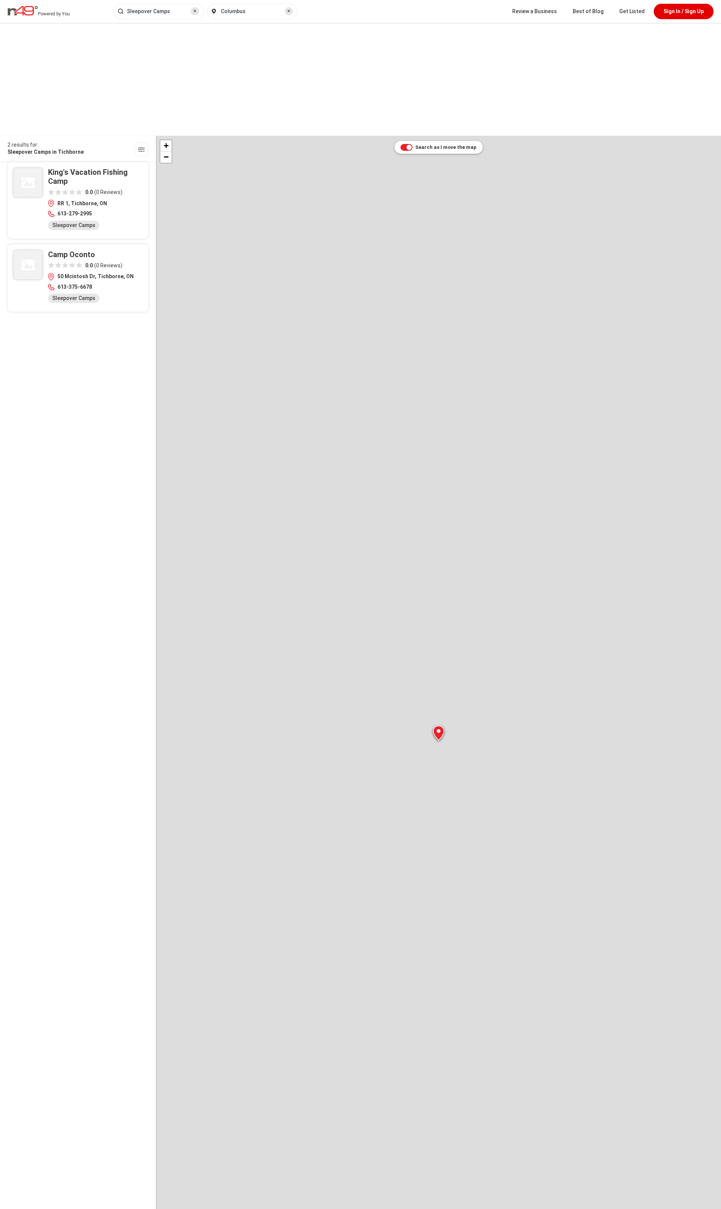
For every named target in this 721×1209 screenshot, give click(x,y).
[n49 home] (141, 150)
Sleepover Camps (73, 225)
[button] (438, 733)
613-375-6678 (74, 287)
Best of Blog (588, 11)
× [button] (194, 11)
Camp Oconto (71, 254)
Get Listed (632, 11)
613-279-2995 (74, 214)
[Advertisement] (360, 79)
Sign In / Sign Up (684, 11)
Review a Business (534, 11)
